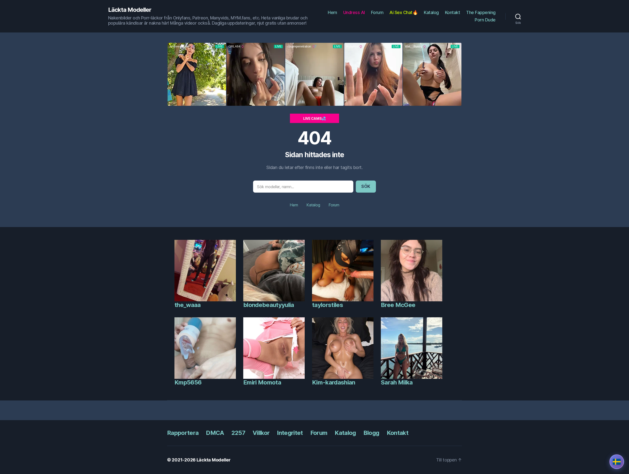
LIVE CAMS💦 (314, 118)
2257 (238, 432)
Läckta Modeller (129, 10)
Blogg (371, 432)
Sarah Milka (397, 382)
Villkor (261, 432)
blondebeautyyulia (268, 304)
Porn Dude (485, 19)
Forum (377, 12)
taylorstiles (327, 304)
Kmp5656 (187, 382)
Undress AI (354, 12)
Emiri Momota (262, 382)
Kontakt (452, 12)
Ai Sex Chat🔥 (403, 12)
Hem (332, 12)
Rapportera (183, 432)
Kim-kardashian (333, 382)
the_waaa (187, 304)
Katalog (431, 12)
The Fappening (481, 12)
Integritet (290, 432)
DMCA (215, 432)
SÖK (366, 186)
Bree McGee (398, 304)
